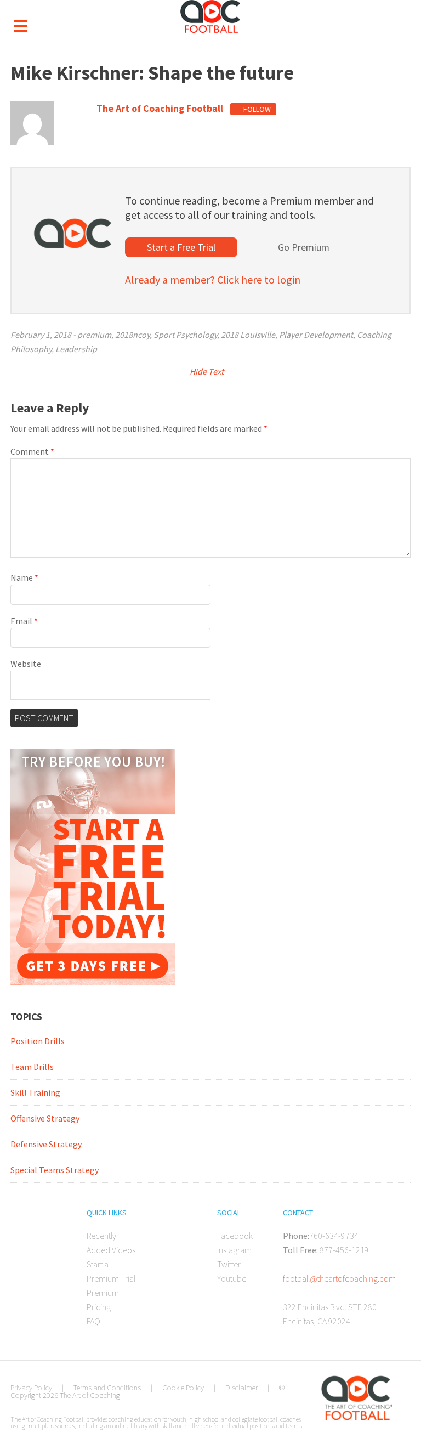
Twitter (229, 1264)
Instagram (234, 1249)
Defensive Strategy (46, 1144)
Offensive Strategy (44, 1118)
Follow (256, 109)
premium (94, 334)
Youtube (231, 1278)
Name (24, 577)
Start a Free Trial (181, 247)
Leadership (76, 348)
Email (24, 620)
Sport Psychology (185, 334)
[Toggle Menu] (20, 26)
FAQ (93, 1321)
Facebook (235, 1235)
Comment (32, 451)
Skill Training (35, 1092)
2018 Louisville (248, 334)
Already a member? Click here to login (212, 279)
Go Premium (303, 247)
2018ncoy (132, 334)
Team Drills (32, 1066)
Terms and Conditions (107, 1387)
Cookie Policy (183, 1387)
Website (25, 663)
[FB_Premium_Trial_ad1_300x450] (92, 981)
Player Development (316, 334)
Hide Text (207, 371)
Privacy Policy (31, 1387)
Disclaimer (241, 1387)
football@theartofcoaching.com (339, 1278)
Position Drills (37, 1040)
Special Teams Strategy (54, 1169)
